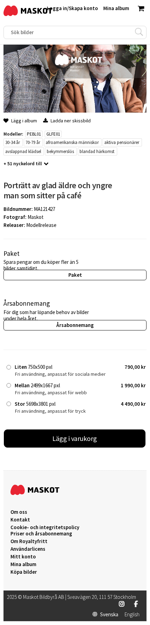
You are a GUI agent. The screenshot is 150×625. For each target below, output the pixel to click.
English (132, 614)
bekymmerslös (60, 151)
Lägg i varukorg (74, 438)
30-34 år (12, 142)
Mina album (23, 564)
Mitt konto (23, 557)
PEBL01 (34, 134)
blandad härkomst (97, 151)
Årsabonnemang (75, 325)
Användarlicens (27, 549)
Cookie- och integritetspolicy (44, 527)
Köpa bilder (23, 572)
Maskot (36, 217)
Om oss (18, 512)
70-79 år (32, 142)
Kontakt (20, 520)
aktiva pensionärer (121, 142)
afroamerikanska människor (72, 142)
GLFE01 (53, 134)
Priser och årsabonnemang (41, 534)
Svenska (109, 614)
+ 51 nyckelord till (22, 163)
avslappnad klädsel (23, 151)
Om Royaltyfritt (28, 541)
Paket (75, 275)
